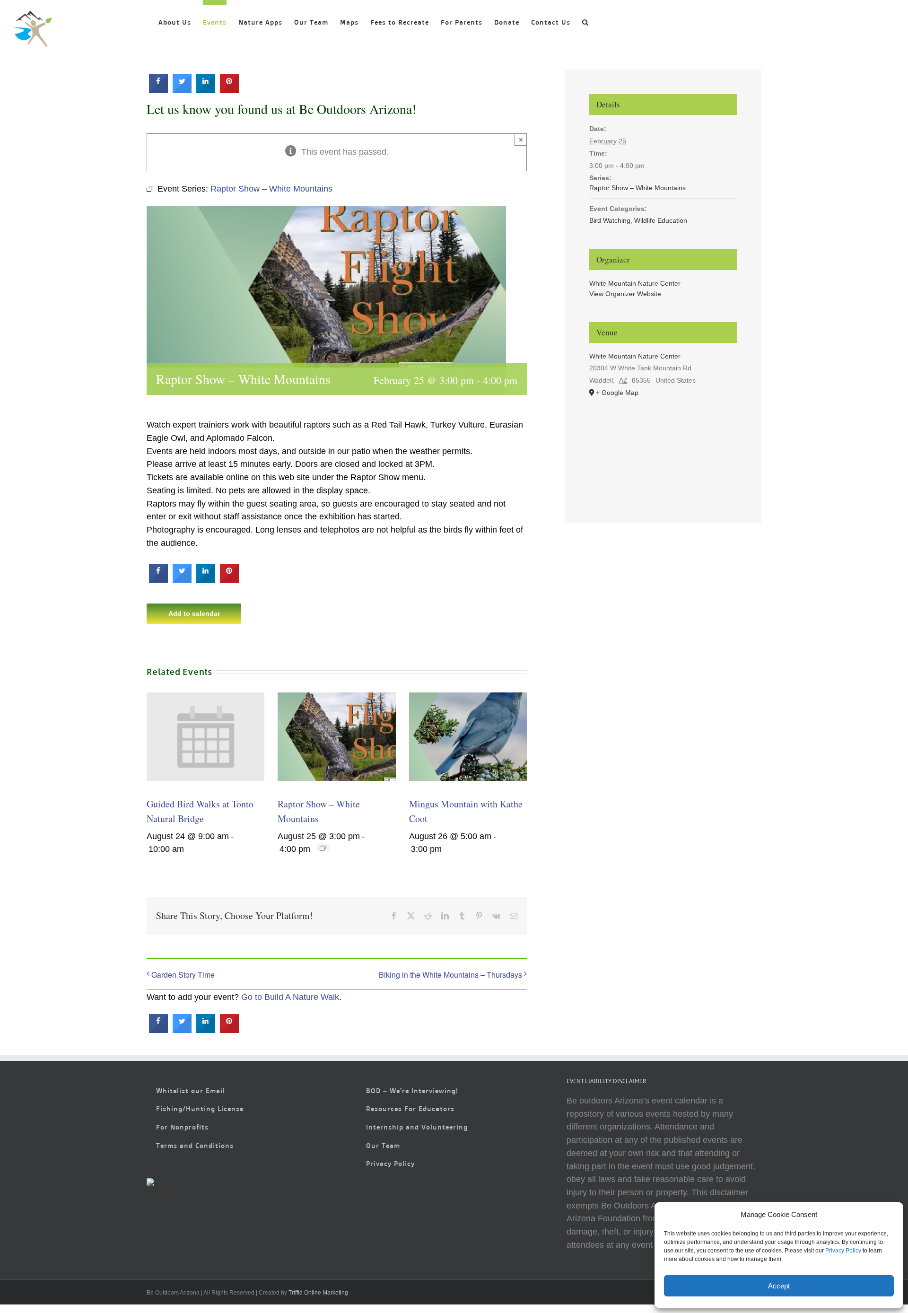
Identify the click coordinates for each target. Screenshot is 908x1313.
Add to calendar (194, 613)
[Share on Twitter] (182, 90)
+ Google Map (617, 392)
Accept (779, 1286)
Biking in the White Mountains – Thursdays (450, 974)
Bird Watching (609, 220)
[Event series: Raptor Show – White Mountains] (323, 847)
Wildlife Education (660, 220)
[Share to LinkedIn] (205, 90)
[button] (585, 20)
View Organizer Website (625, 294)
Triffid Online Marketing (318, 1292)
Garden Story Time (183, 974)
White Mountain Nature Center (635, 283)
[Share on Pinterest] (229, 90)
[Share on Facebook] (158, 90)
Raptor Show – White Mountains (637, 188)
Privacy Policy (843, 1250)
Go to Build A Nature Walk (290, 997)
